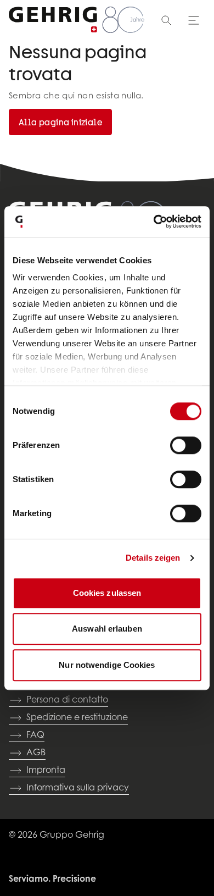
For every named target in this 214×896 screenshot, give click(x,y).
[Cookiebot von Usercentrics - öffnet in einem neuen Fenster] (153, 221)
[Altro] (193, 20)
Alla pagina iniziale (60, 122)
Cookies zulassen (107, 593)
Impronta (45, 770)
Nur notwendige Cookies (107, 665)
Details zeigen (153, 557)
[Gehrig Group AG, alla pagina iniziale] (76, 20)
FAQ (35, 735)
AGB (36, 753)
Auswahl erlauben (107, 628)
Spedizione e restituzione (77, 718)
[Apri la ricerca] (166, 20)
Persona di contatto (67, 700)
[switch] (185, 445)
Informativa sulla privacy (77, 788)
